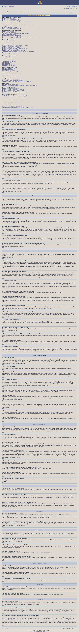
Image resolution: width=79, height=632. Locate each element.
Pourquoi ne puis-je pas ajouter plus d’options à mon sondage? (15, 45)
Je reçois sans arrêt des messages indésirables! (12, 80)
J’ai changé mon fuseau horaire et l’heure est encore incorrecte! (15, 33)
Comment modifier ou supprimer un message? (12, 41)
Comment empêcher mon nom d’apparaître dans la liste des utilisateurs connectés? (19, 21)
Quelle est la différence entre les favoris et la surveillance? (14, 95)
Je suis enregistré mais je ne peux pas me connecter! (13, 24)
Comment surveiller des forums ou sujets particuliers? (13, 96)
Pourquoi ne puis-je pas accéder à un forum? (11, 47)
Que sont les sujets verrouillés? (9, 64)
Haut (3, 119)
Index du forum (5, 12)
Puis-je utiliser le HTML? (7, 58)
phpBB (34, 630)
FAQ (69, 6)
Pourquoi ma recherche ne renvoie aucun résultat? (13, 89)
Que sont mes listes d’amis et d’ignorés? (10, 84)
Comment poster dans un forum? (9, 40)
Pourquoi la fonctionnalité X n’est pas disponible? (12, 106)
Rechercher (74, 6)
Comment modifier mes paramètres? (10, 31)
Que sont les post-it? (6, 63)
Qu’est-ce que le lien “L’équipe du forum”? (11, 76)
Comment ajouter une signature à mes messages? (13, 43)
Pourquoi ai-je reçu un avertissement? (10, 49)
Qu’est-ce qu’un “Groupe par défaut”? (10, 75)
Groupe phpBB (46, 602)
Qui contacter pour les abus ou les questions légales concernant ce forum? (18, 107)
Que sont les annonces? (7, 62)
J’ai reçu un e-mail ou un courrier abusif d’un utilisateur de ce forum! (16, 81)
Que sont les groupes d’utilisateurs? (9, 70)
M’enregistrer (11, 6)
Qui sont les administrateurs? (8, 68)
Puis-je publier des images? (8, 60)
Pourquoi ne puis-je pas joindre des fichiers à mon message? (15, 48)
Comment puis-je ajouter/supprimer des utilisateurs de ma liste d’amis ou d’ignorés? (20, 85)
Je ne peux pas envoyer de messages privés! (11, 79)
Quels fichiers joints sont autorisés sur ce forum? (12, 101)
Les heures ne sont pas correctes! (9, 32)
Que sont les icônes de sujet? (8, 65)
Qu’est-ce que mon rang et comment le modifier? (12, 36)
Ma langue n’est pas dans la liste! (9, 34)
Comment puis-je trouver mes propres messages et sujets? (14, 92)
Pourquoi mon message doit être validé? (10, 52)
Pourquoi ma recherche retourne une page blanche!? (13, 90)
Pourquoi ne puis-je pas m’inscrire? (9, 27)
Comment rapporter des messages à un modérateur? (13, 50)
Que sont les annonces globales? (9, 61)
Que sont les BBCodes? (7, 56)
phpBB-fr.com (42, 631)
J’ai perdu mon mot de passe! (8, 22)
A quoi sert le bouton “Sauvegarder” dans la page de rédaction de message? (18, 51)
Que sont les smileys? (7, 59)
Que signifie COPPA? (6, 26)
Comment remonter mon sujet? (8, 53)
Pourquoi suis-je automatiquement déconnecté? (12, 20)
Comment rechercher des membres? (10, 91)
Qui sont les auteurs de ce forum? (9, 105)
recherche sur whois (12, 618)
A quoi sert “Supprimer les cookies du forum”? (11, 28)
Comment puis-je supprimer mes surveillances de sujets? (14, 98)
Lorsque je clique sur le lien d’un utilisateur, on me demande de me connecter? (20, 37)
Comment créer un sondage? (8, 44)
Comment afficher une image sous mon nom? (11, 35)
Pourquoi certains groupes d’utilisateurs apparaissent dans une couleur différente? (19, 74)
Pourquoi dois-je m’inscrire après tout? (10, 19)
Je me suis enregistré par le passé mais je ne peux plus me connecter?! (17, 25)
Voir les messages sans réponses (8, 11)
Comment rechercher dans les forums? (10, 88)
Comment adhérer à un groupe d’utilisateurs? (11, 71)
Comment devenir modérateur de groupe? (11, 72)
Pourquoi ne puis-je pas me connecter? (10, 18)
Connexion (5, 6)
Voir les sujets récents (19, 11)
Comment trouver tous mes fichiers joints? (11, 102)
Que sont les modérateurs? (8, 69)
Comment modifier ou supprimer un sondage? (12, 46)
